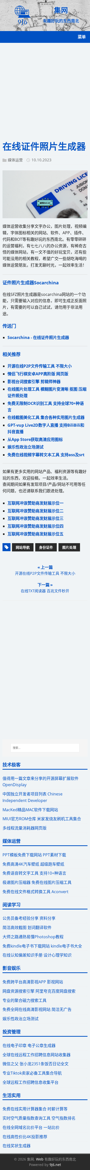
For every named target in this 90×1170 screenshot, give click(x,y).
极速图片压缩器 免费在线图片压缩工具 (37, 882)
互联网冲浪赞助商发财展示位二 (36, 511)
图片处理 (69, 547)
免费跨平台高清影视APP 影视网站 (32, 982)
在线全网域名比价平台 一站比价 (31, 1127)
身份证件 (46, 547)
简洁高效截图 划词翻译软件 (27, 927)
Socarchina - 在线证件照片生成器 (38, 337)
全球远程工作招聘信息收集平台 (30, 1082)
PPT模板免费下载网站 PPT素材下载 (34, 855)
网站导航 (23, 547)
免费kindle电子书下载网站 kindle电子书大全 (42, 946)
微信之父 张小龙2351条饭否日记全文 (35, 1064)
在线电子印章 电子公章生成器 (29, 1045)
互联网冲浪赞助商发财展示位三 (36, 518)
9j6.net (55, 1164)
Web (40, 1159)
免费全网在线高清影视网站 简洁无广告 (37, 1009)
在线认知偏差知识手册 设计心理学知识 (37, 955)
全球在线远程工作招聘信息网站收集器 (36, 1055)
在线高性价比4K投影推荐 (24, 1136)
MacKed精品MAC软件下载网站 (30, 809)
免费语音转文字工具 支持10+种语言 (34, 873)
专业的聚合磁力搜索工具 (24, 1000)
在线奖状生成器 (16, 1145)
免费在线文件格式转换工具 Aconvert (35, 891)
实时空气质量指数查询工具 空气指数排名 (39, 1118)
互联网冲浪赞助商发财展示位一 (36, 503)
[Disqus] (45, 669)
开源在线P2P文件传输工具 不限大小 (40, 366)
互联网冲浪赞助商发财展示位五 (36, 534)
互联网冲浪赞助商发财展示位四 (36, 526)
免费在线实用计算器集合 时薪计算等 (35, 1109)
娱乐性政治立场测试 (26, 447)
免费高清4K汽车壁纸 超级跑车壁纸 (33, 864)
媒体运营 (15, 159)
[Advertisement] (45, 90)
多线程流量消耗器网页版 (24, 828)
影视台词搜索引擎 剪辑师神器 (34, 381)
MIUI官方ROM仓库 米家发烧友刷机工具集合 (41, 819)
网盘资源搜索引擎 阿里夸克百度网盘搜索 (39, 991)
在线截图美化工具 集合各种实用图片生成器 (46, 417)
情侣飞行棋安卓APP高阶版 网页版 (38, 374)
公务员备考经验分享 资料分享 (29, 918)
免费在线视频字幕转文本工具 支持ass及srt (46, 454)
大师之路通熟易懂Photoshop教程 (33, 937)
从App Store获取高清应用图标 (35, 439)
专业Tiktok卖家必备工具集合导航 (32, 1073)
